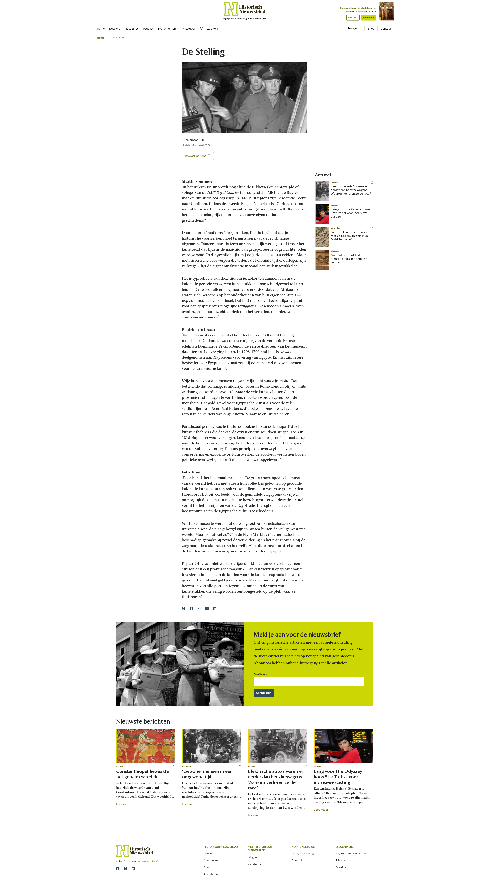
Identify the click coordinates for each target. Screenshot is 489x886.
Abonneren (369, 17)
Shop (371, 28)
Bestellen (353, 17)
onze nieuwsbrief (147, 862)
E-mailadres (260, 674)
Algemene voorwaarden (351, 853)
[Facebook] (191, 608)
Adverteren (211, 874)
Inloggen (253, 857)
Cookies (341, 867)
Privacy (340, 860)
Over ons (209, 853)
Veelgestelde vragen (304, 853)
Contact (386, 28)
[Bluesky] (183, 608)
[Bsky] (125, 868)
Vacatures (254, 864)
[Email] (207, 608)
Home (100, 37)
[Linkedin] (214, 608)
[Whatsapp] (199, 608)
